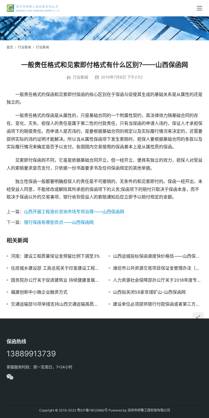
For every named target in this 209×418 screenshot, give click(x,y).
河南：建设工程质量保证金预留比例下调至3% (55, 256)
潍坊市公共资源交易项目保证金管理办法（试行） (157, 268)
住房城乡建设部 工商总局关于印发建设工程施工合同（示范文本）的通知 (55, 268)
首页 (10, 47)
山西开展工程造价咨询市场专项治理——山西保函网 (74, 211)
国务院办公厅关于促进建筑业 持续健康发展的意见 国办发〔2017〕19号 (55, 280)
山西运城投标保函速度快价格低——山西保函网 (157, 256)
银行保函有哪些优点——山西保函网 (59, 222)
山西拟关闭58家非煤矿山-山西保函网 (149, 292)
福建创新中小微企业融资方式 (39, 292)
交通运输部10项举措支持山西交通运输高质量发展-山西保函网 (55, 304)
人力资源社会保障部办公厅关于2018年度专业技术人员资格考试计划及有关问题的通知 (157, 280)
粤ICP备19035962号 (92, 410)
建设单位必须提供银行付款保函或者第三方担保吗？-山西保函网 (157, 304)
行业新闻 (80, 77)
